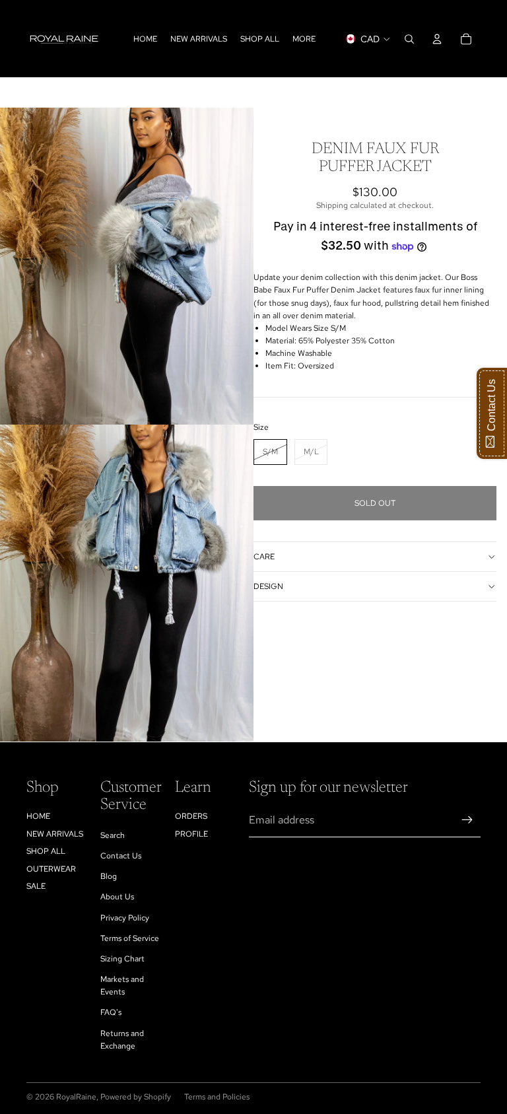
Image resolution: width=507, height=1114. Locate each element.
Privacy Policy (124, 918)
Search (112, 835)
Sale (36, 886)
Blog (108, 876)
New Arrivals (54, 834)
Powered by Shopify (135, 1097)
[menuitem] (304, 38)
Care (264, 556)
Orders (191, 816)
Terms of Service (129, 938)
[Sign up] (467, 820)
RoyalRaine (76, 1097)
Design (268, 586)
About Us (117, 896)
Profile (191, 834)
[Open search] (409, 38)
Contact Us (120, 856)
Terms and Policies (217, 1097)
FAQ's (110, 1012)
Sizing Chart (122, 959)
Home (38, 816)
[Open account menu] (437, 38)
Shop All (45, 851)
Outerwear (51, 869)
